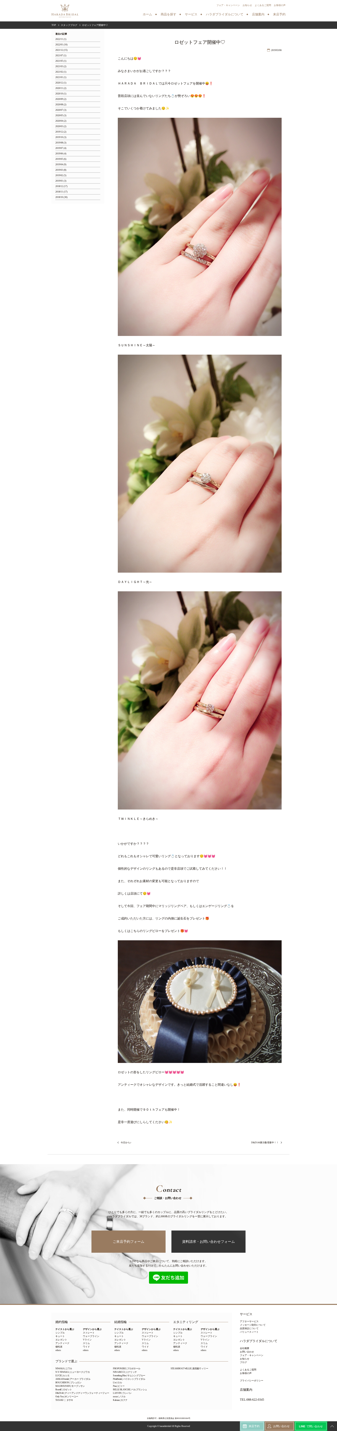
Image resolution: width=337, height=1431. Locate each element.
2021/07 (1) (60, 55)
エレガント (61, 1339)
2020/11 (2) (60, 88)
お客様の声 (280, 5)
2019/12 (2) (60, 132)
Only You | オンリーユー (66, 1396)
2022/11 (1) (60, 39)
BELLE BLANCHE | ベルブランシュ (130, 1389)
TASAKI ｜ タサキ (64, 1400)
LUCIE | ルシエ (62, 1375)
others (58, 1350)
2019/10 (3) (60, 137)
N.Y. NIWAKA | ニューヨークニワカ (72, 1372)
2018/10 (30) (61, 197)
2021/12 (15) (61, 50)
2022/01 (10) (61, 44)
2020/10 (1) (60, 93)
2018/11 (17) (61, 192)
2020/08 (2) (60, 104)
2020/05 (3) (60, 115)
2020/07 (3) (60, 110)
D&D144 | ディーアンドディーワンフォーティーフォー (82, 1393)
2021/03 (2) (60, 66)
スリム (86, 1343)
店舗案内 (246, 1389)
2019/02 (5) (60, 175)
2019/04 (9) (60, 164)
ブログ (243, 1362)
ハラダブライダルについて (258, 1341)
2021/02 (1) (60, 72)
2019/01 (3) (60, 181)
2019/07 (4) (60, 148)
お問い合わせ (247, 1351)
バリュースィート (249, 1332)
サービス (246, 1314)
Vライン (87, 1339)
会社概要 (244, 1348)
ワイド (86, 1346)
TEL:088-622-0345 (252, 1399)
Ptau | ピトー (118, 1386)
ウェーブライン (91, 1336)
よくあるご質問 (263, 5)
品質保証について (249, 1328)
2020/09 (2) (60, 99)
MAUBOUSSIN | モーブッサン (70, 1386)
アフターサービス (249, 1321)
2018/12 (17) (61, 186)
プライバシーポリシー (251, 1380)
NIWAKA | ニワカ (63, 1368)
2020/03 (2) (60, 126)
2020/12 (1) (60, 83)
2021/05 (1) (60, 61)
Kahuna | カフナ (120, 1400)
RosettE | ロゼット (63, 1389)
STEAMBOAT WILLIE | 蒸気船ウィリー (189, 1368)
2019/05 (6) (60, 159)
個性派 (58, 1346)
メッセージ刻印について (253, 1325)
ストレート (89, 1332)
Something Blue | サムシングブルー (129, 1375)
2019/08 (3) (60, 143)
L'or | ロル (117, 1382)
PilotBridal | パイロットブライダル (129, 1379)
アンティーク (62, 1343)
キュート (60, 1336)
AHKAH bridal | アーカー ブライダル (72, 1379)
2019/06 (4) (60, 153)
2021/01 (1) (60, 77)
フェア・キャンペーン (228, 5)
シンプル (60, 1332)
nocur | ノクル (119, 1396)
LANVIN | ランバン (122, 1393)
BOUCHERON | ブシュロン (68, 1382)
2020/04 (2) (60, 121)
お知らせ (247, 5)
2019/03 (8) (60, 170)
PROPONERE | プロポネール (126, 1368)
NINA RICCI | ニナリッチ (125, 1372)
